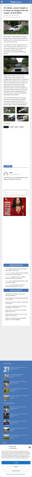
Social (11, 5)
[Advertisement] (16, 147)
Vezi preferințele (16, 470)
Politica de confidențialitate (19, 474)
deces (16, 126)
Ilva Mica (22, 126)
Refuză (16, 466)
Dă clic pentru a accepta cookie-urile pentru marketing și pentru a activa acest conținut (16, 64)
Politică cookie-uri (9, 474)
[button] (30, 447)
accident (11, 126)
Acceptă (16, 462)
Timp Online (16, 15)
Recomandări (6, 5)
